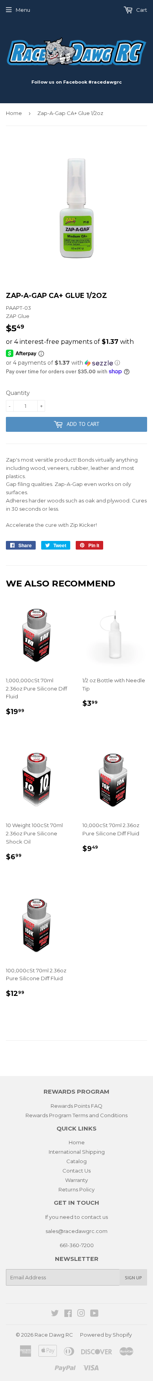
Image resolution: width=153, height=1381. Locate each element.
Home (14, 113)
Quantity (18, 392)
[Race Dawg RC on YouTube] (94, 1314)
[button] (76, 363)
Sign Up (133, 1278)
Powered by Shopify (106, 1335)
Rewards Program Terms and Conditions (77, 1115)
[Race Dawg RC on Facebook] (68, 1314)
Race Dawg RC (54, 1335)
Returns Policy (76, 1189)
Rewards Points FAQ (76, 1106)
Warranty (76, 1180)
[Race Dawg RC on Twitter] (55, 1314)
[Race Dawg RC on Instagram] (81, 1314)
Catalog (76, 1161)
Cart (141, 10)
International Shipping (77, 1152)
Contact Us (76, 1170)
